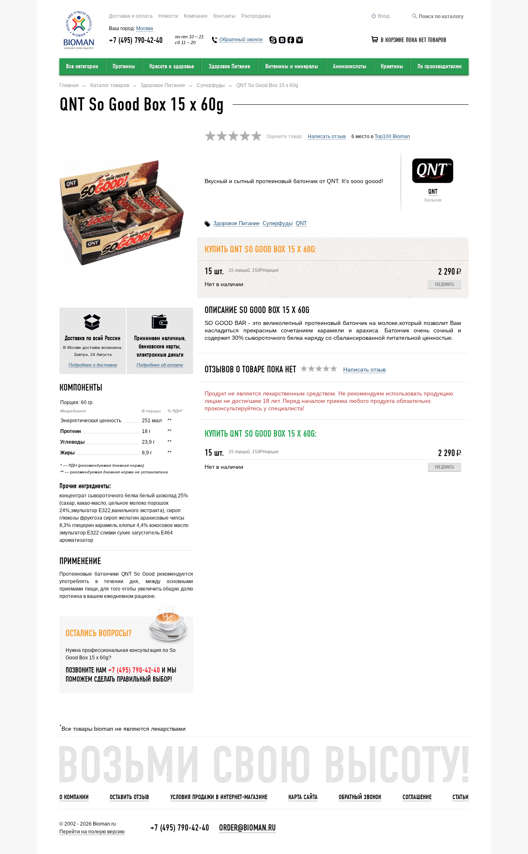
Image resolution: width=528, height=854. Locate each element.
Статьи (461, 797)
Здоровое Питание (229, 66)
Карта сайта (303, 797)
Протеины (124, 66)
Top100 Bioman (392, 136)
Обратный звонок (360, 797)
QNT (433, 191)
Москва (144, 28)
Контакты (224, 16)
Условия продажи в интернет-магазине (218, 797)
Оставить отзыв (129, 797)
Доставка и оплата (131, 16)
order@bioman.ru (247, 828)
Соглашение (417, 797)
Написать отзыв (327, 136)
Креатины (392, 66)
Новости (168, 16)
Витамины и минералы (291, 66)
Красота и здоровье (171, 66)
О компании (74, 797)
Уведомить (444, 284)
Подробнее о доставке (92, 364)
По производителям (439, 66)
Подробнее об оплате (160, 364)
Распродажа (256, 16)
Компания (195, 16)
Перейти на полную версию (92, 832)
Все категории (82, 66)
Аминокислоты (349, 66)
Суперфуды (277, 223)
